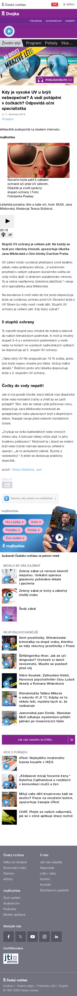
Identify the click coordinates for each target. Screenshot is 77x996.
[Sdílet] (10, 235)
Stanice (8, 873)
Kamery (70, 21)
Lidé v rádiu (48, 873)
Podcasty (9, 909)
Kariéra (45, 879)
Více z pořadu (15, 752)
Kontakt (45, 884)
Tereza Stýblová (23, 469)
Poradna (7, 119)
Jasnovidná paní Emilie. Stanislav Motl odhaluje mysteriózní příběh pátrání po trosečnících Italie (45, 717)
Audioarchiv (54, 21)
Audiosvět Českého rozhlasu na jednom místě (30, 555)
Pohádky (11, 530)
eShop (7, 879)
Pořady (51, 43)
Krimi (34, 522)
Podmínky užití (46, 985)
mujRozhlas (10, 511)
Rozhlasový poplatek (54, 890)
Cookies (8, 985)
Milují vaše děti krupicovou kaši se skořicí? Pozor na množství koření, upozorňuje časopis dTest (46, 798)
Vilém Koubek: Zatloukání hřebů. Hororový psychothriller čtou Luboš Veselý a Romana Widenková (46, 679)
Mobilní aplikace (14, 914)
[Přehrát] (7, 221)
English (63, 985)
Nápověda (47, 868)
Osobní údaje (25, 985)
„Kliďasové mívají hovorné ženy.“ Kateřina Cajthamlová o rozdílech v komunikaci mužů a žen (45, 780)
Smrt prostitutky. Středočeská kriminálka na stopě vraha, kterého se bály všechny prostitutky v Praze (47, 642)
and (38, 469)
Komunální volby (14, 868)
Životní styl (11, 43)
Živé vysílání (13, 538)
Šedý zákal (27, 609)
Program (36, 21)
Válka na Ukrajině (15, 862)
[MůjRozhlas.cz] (7, 137)
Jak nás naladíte (51, 862)
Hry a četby (13, 522)
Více (67, 43)
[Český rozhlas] (14, 4)
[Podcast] (3, 235)
